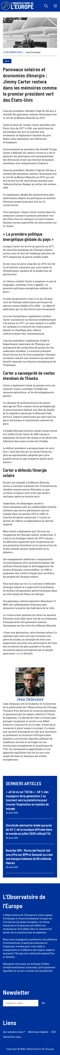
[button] (46, 6)
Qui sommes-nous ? (14, 1031)
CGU (53, 1031)
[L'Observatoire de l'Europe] (17, 6)
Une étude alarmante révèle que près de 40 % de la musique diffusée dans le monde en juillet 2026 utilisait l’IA (29, 829)
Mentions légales (38, 1031)
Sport (7, 61)
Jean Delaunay (32, 52)
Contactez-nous (12, 1036)
